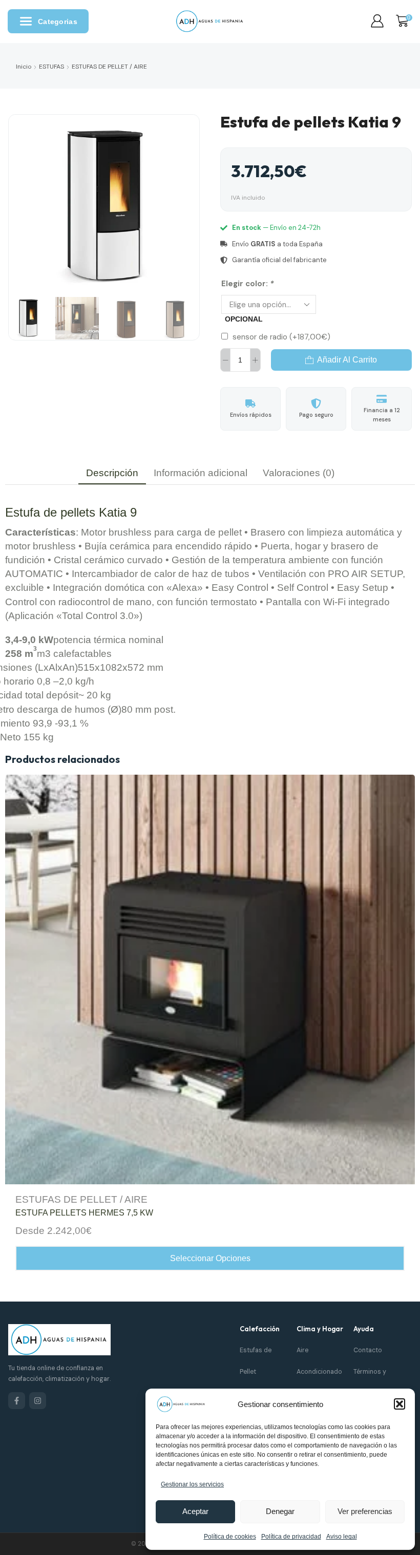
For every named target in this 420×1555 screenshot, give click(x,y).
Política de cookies (230, 1536)
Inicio (23, 66)
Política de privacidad (291, 1536)
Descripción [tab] (112, 472)
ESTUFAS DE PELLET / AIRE (109, 66)
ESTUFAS (51, 66)
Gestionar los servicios (192, 1484)
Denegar (280, 1511)
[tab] (112, 472)
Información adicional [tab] (200, 472)
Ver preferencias (365, 1511)
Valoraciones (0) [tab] (298, 472)
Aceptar (195, 1511)
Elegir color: (247, 284)
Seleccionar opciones (210, 1258)
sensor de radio (281, 337)
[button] (399, 1404)
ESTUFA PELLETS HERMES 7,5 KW (84, 1212)
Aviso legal (341, 1536)
